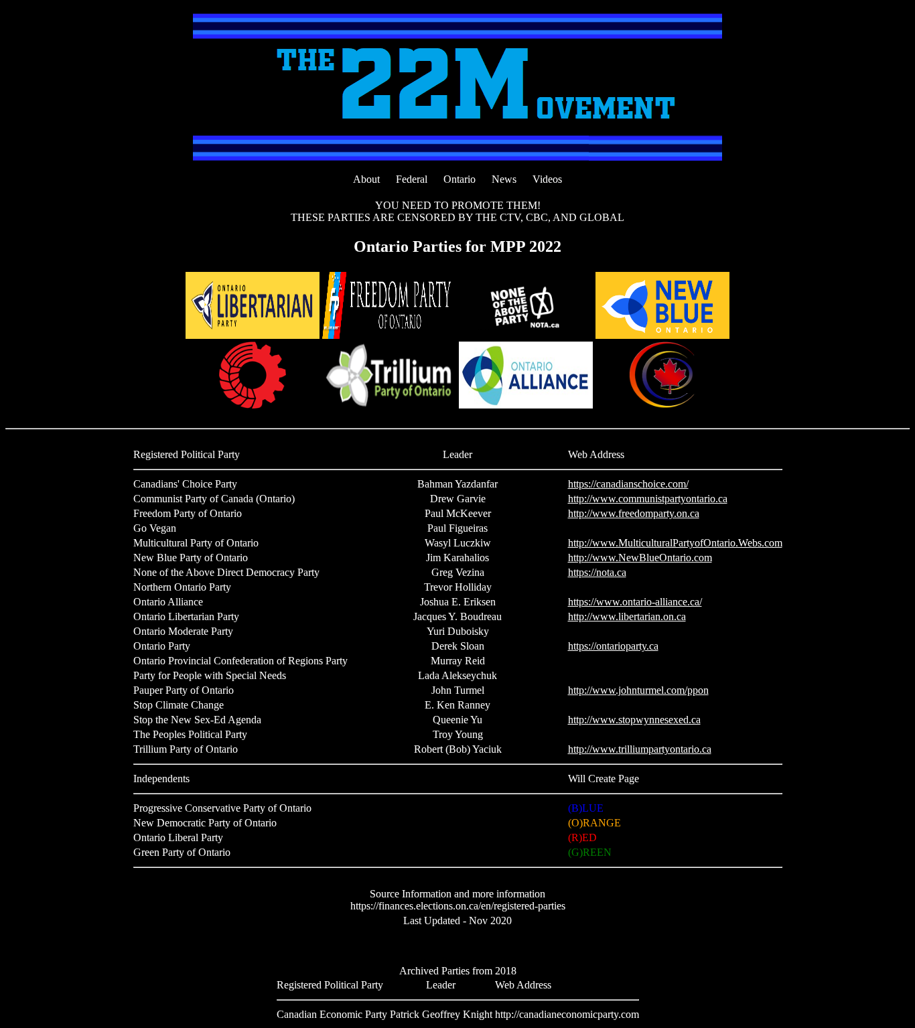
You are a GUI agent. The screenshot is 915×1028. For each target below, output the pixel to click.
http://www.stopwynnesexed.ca (634, 719)
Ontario (459, 179)
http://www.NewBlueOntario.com (640, 557)
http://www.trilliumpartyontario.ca (639, 749)
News (504, 179)
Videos (547, 179)
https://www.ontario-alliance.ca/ (635, 601)
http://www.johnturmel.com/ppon (638, 690)
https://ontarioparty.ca (613, 646)
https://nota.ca (597, 572)
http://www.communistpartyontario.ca (647, 498)
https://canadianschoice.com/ (628, 484)
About (366, 179)
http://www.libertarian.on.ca (627, 616)
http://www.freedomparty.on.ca (633, 513)
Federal (411, 179)
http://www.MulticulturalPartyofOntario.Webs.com (675, 542)
